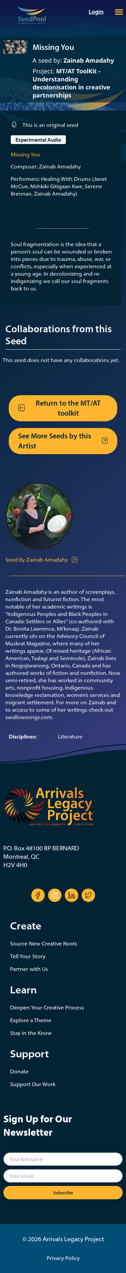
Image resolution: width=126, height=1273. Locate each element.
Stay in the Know (31, 1033)
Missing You (25, 154)
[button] (118, 11)
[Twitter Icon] (88, 895)
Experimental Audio (38, 139)
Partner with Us (29, 969)
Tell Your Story (27, 956)
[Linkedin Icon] (71, 895)
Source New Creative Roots (43, 943)
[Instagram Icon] (54, 895)
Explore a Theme (30, 1020)
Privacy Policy (63, 1258)
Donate (19, 1071)
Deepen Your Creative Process (47, 1007)
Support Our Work (32, 1084)
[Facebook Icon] (38, 895)
